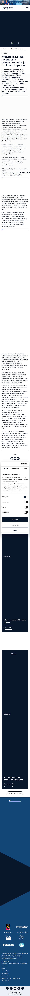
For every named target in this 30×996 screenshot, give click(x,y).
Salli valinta (15, 525)
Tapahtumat (5, 966)
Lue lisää (8, 627)
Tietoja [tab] (25, 468)
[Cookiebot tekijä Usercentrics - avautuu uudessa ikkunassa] (21, 464)
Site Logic (19, 994)
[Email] (18, 458)
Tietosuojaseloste (15, 992)
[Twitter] (15, 458)
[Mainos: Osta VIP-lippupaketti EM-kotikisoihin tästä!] (15, 2)
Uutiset (4, 968)
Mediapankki (5, 980)
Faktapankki (5, 976)
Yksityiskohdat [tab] (15, 468)
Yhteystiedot (6, 973)
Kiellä (15, 530)
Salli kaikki (15, 519)
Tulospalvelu (5, 971)
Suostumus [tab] (5, 468)
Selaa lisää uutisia (15, 793)
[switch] (26, 502)
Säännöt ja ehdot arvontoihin (11, 978)
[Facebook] (11, 458)
